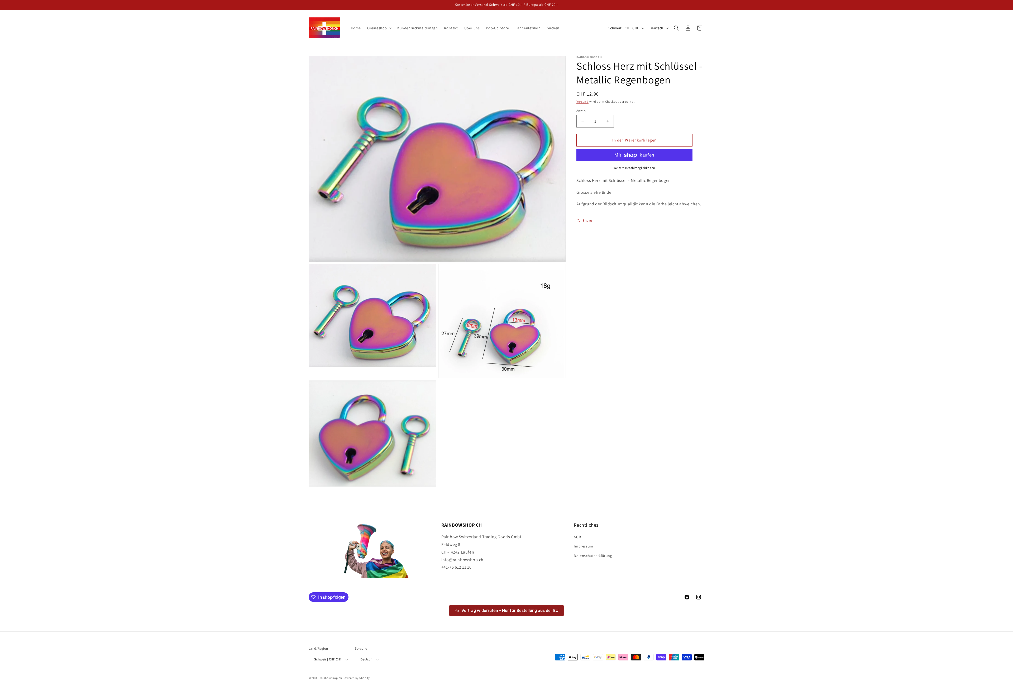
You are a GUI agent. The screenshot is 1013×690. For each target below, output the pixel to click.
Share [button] (587, 220)
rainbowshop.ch (330, 678)
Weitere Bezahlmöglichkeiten (634, 168)
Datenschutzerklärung (593, 555)
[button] (379, 28)
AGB (577, 537)
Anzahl (581, 110)
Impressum (583, 546)
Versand (582, 101)
